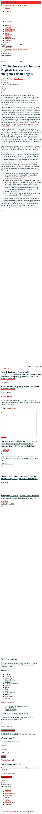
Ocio (6, 689)
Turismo (7, 698)
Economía (8, 21)
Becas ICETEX (10, 708)
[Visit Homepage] (14, 5)
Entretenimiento (10, 38)
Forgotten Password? (7, 760)
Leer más (4, 463)
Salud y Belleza (10, 29)
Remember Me (8, 753)
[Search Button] (21, 61)
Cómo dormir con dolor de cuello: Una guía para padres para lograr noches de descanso (19, 477)
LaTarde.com (10, 734)
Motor (7, 33)
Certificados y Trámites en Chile (16, 706)
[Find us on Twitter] (1, 808)
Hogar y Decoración (11, 683)
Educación (8, 678)
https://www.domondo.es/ (13, 178)
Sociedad (8, 28)
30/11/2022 (4, 80)
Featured (7, 682)
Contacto (8, 11)
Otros (6, 691)
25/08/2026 (4, 451)
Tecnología (8, 31)
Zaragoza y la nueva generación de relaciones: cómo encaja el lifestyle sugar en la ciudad (20, 497)
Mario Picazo (18, 79)
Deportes (8, 40)
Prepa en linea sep (11, 710)
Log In (3, 780)
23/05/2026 (4, 502)
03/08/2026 (4, 482)
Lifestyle (7, 37)
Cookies (7, 8)
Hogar (7, 42)
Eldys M (6, 450)
